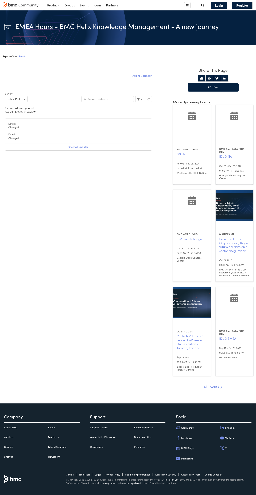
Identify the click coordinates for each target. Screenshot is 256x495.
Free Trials (84, 474)
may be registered (131, 483)
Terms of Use (172, 479)
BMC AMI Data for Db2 (231, 150)
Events (22, 56)
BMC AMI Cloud (187, 149)
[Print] (209, 78)
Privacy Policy (113, 474)
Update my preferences (137, 474)
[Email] (201, 78)
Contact (70, 474)
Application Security (165, 474)
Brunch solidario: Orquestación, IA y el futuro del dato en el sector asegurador (234, 245)
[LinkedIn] (224, 78)
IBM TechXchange (189, 239)
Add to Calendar (142, 75)
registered (110, 483)
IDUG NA (225, 156)
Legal (98, 474)
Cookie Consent (213, 474)
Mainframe (227, 234)
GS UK (181, 154)
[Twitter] (217, 78)
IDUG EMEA (227, 338)
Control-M (185, 331)
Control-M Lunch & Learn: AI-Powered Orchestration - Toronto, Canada (190, 342)
